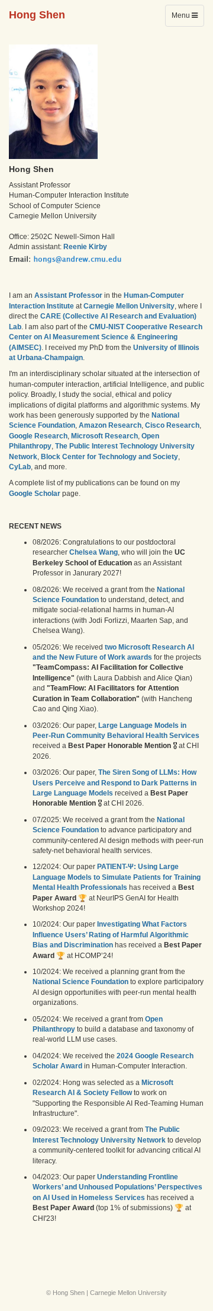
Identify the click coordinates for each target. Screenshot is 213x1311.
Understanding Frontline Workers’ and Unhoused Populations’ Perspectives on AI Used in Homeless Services (117, 1187)
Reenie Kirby (85, 247)
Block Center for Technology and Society (109, 457)
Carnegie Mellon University (129, 306)
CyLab (20, 467)
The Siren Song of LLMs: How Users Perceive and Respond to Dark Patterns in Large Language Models (114, 782)
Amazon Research (110, 425)
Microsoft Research (104, 436)
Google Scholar (34, 493)
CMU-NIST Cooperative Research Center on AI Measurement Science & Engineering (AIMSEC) (105, 337)
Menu (187, 19)
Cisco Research (172, 425)
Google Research (38, 436)
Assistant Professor (68, 295)
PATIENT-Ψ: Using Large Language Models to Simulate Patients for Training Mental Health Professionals (117, 877)
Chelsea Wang (93, 552)
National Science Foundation (80, 982)
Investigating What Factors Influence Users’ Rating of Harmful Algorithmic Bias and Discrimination (111, 934)
